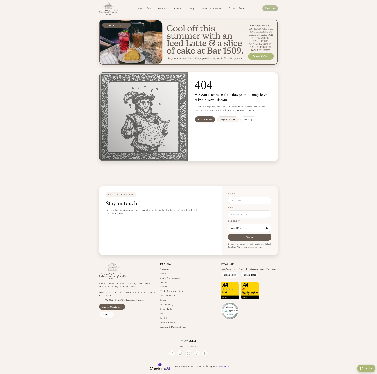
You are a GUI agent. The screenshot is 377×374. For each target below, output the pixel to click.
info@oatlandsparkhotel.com (131, 299)
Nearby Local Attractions (171, 291)
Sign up (250, 237)
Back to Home (205, 119)
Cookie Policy (166, 308)
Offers (232, 8)
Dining (163, 273)
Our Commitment (168, 295)
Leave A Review (167, 322)
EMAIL (232, 207)
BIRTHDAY (234, 221)
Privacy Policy (166, 304)
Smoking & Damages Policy (173, 326)
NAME (231, 193)
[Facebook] (172, 353)
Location (164, 282)
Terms (163, 313)
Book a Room (230, 274)
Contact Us (107, 314)
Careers (163, 299)
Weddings (248, 119)
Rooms (150, 8)
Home (140, 8)
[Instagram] (180, 353)
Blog (241, 8)
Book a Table (250, 274)
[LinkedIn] (205, 353)
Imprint (163, 317)
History (163, 286)
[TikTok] (197, 353)
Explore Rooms (227, 119)
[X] (188, 353)
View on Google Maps (112, 306)
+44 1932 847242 (107, 299)
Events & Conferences (170, 277)
